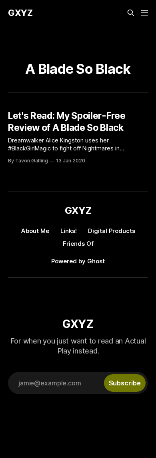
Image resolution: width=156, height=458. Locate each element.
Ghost (96, 261)
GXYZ (20, 12)
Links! (68, 231)
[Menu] (144, 12)
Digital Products (111, 231)
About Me (35, 231)
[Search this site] (130, 12)
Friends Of (78, 243)
